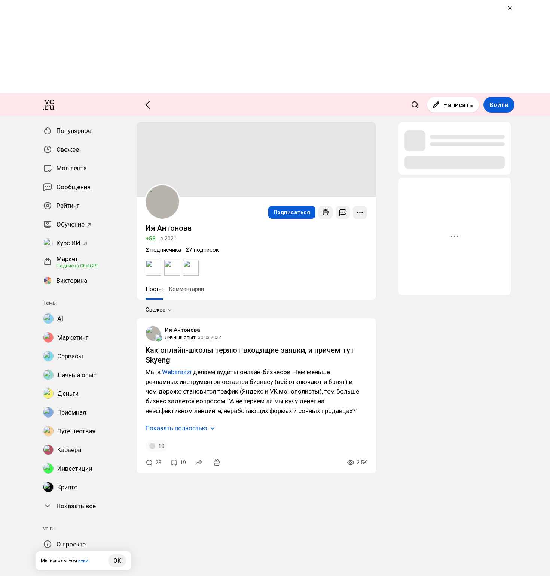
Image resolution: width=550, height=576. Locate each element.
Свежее (155, 309)
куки (83, 560)
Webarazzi (177, 372)
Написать (458, 105)
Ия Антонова (182, 330)
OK (117, 560)
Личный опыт (180, 337)
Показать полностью (176, 428)
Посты (154, 289)
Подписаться (292, 212)
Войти (498, 105)
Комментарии (186, 289)
